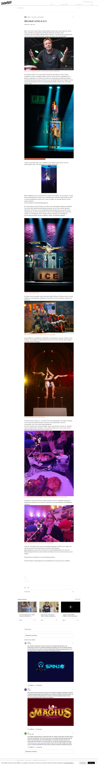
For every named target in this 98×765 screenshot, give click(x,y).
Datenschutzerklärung (69, 763)
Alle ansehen (77, 599)
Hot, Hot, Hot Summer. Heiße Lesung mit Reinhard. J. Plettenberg (27, 615)
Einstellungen (83, 763)
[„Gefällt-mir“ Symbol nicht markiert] (28, 685)
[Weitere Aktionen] (73, 17)
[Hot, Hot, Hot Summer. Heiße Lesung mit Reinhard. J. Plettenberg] (27, 607)
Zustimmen (91, 763)
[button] (78, 8)
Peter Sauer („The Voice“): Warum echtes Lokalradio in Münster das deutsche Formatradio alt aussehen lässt (49, 615)
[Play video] (49, 179)
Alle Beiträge (20, 8)
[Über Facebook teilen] (25, 587)
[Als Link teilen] (28, 587)
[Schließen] (96, 763)
